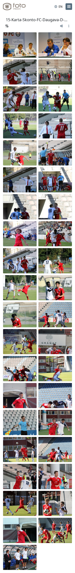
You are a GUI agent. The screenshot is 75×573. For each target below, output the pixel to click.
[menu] (69, 6)
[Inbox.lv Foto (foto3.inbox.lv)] (18, 6)
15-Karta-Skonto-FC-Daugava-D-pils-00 (37, 19)
